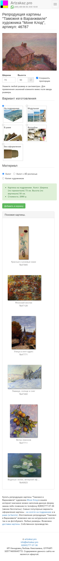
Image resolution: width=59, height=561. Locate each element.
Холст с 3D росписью (26, 173)
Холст (8, 173)
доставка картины (11, 523)
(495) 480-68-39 (21, 6)
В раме (7, 127)
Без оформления (12, 146)
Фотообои (33, 127)
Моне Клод (32, 499)
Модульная (33, 108)
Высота (22, 74)
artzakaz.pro (31, 539)
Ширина (6, 74)
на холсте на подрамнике (38, 511)
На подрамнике (11, 108)
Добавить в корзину (13, 205)
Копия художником (14, 178)
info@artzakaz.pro (29, 542)
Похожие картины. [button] (15, 214)
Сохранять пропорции (44, 79)
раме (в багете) (10, 514)
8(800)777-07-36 (29, 545)
